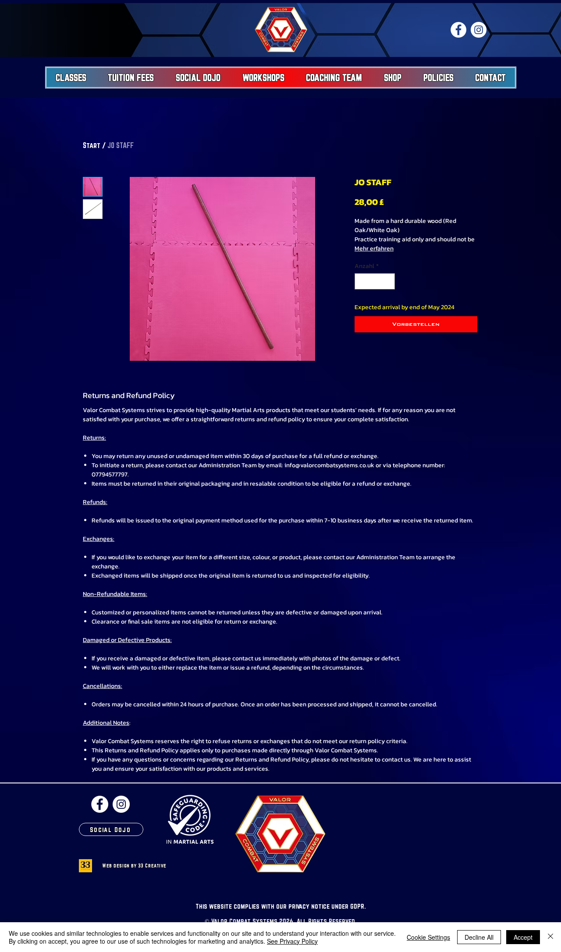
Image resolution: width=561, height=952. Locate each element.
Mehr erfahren (374, 248)
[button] (71, 77)
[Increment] (388, 281)
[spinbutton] (375, 281)
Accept (523, 937)
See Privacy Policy (292, 941)
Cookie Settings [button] (428, 937)
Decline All (479, 937)
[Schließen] (550, 937)
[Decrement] (361, 281)
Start (91, 145)
